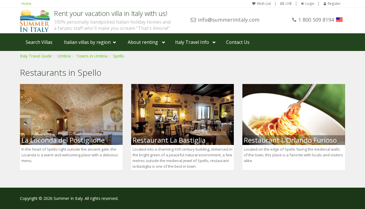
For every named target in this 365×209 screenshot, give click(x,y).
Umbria (64, 56)
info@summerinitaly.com (228, 19)
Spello (118, 56)
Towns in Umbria (92, 56)
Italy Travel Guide (36, 56)
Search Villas (39, 42)
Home (26, 3)
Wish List (264, 4)
